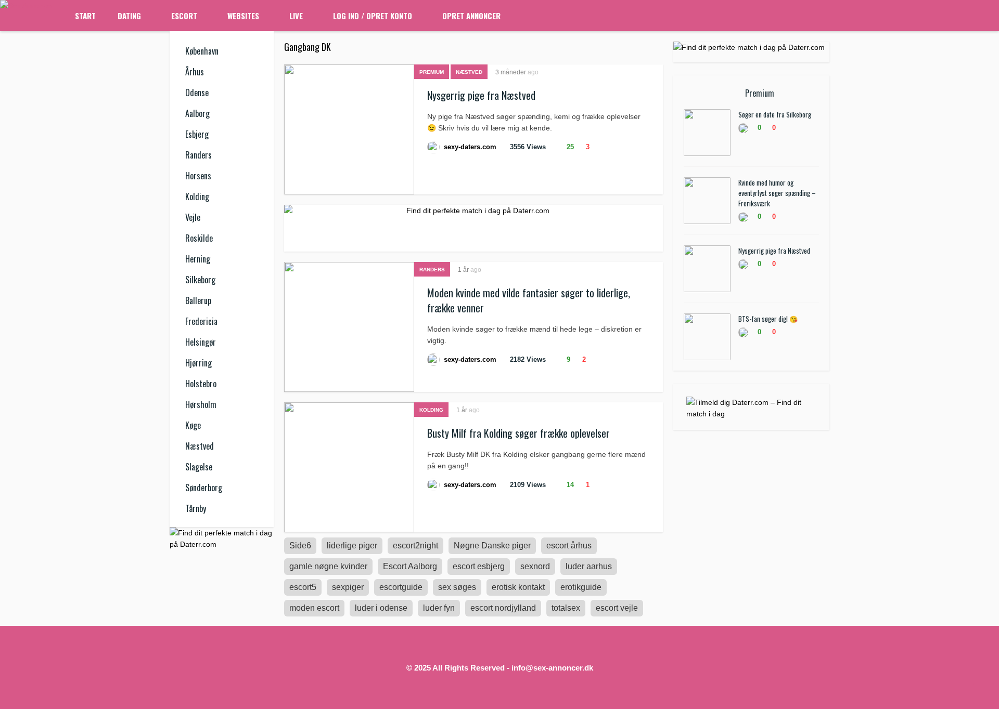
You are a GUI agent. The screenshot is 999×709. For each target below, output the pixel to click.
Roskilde (199, 238)
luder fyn (439, 607)
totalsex (566, 607)
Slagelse (198, 467)
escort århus (569, 545)
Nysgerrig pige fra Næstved (481, 95)
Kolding (197, 196)
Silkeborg (200, 279)
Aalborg (197, 113)
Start (85, 15)
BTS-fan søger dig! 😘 (768, 318)
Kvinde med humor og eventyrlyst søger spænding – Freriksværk (777, 192)
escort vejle (617, 607)
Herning (197, 259)
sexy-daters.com (470, 147)
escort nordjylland (503, 607)
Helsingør (200, 342)
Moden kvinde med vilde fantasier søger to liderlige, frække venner (528, 300)
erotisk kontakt (518, 587)
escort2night (415, 545)
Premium (431, 72)
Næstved (199, 446)
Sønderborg (203, 487)
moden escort (314, 607)
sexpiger (348, 587)
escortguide (400, 587)
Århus (194, 71)
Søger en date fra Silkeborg (774, 114)
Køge (193, 425)
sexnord (535, 566)
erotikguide (580, 587)
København (202, 51)
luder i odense (381, 607)
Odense (197, 92)
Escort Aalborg (410, 566)
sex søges (457, 587)
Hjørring (198, 363)
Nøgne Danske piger (492, 545)
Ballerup (198, 300)
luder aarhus (589, 566)
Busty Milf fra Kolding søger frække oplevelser (518, 433)
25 (569, 147)
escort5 (302, 587)
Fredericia (201, 321)
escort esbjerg (479, 566)
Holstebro (200, 383)
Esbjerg (197, 134)
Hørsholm (200, 404)
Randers (198, 155)
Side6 (300, 545)
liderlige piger (352, 545)
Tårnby (195, 508)
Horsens (198, 175)
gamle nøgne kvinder (328, 566)
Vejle (192, 217)
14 (569, 485)
